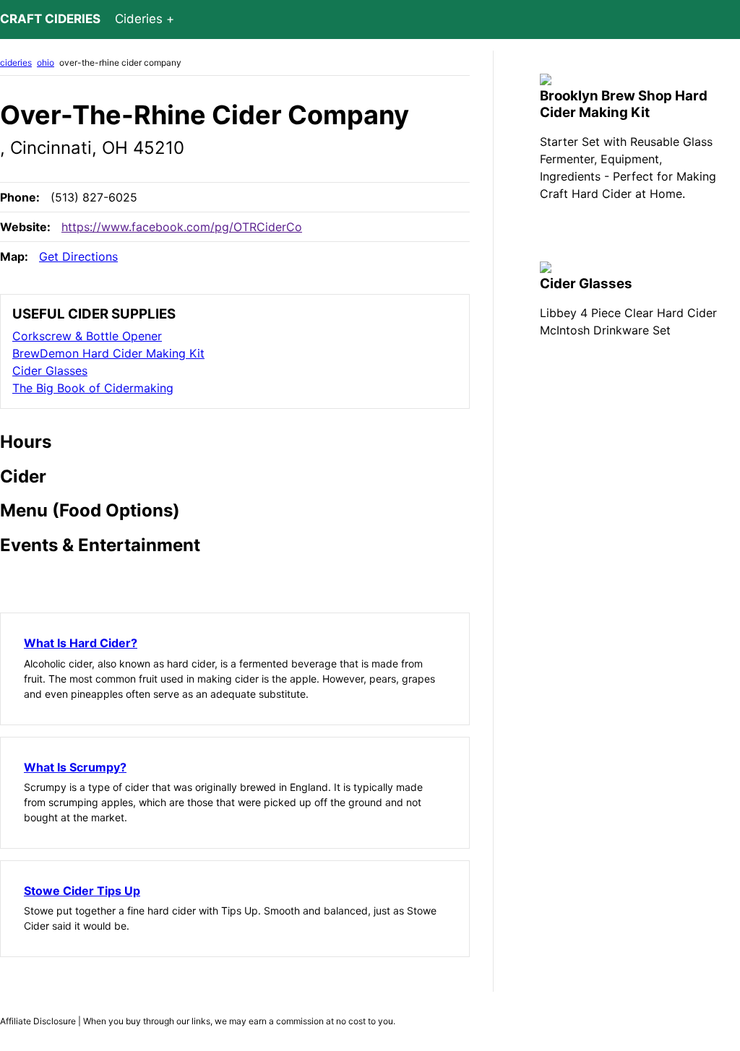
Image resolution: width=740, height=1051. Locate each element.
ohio (45, 62)
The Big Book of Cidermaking (92, 388)
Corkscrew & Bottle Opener (87, 336)
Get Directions (78, 256)
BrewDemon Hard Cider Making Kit (108, 353)
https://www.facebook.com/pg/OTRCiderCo (181, 227)
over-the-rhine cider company (120, 62)
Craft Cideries (50, 19)
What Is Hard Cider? (80, 643)
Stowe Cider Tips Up (82, 890)
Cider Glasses (49, 370)
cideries (16, 62)
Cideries (139, 19)
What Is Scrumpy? (75, 767)
